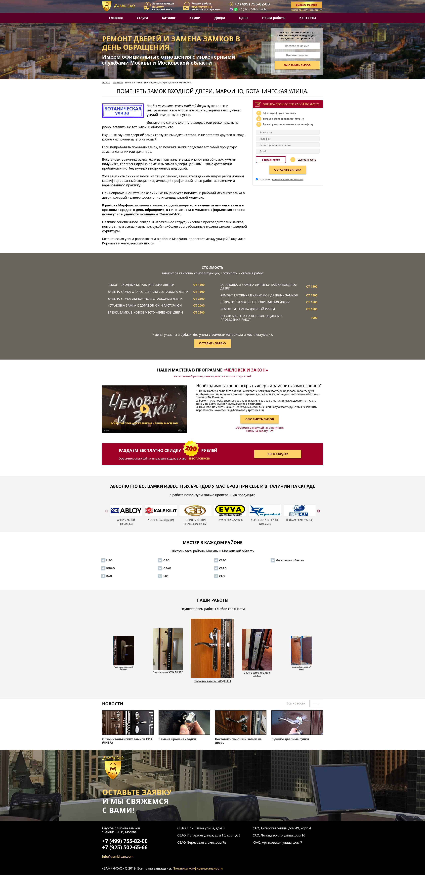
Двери (219, 17)
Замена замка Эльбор (301, 666)
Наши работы (273, 17)
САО (222, 576)
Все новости (296, 703)
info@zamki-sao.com (117, 856)
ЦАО (109, 560)
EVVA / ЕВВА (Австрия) (230, 519)
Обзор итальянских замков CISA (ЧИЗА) (127, 740)
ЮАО (166, 560)
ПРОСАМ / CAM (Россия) (299, 519)
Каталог (168, 17)
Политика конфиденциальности (198, 868)
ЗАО (165, 576)
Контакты (307, 17)
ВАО (109, 576)
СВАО (223, 568)
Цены (243, 17)
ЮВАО (110, 568)
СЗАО (222, 560)
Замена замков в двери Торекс (212, 683)
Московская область (290, 560)
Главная (116, 17)
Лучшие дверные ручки (290, 739)
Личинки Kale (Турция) (161, 519)
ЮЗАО (167, 568)
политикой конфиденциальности (287, 179)
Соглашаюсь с (280, 179)
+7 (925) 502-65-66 (252, 9)
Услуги (142, 17)
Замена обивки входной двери (257, 674)
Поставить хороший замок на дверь (238, 740)
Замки (194, 17)
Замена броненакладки (177, 739)
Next (318, 515)
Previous (106, 515)
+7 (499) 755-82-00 (252, 4)
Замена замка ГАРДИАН (168, 672)
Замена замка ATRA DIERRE (123, 666)
